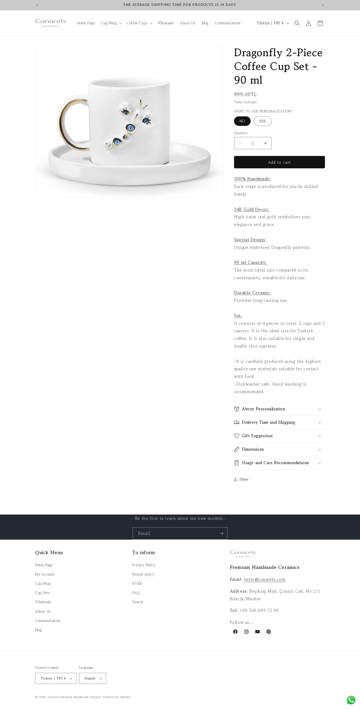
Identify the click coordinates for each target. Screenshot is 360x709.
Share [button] (244, 479)
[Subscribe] (221, 533)
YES (262, 121)
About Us (43, 611)
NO (242, 121)
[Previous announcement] (37, 5)
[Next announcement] (323, 5)
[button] (111, 22)
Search (137, 602)
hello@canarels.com (265, 579)
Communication (48, 620)
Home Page (44, 565)
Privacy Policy (143, 565)
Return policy (143, 574)
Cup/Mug (43, 583)
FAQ (136, 592)
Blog (38, 629)
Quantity (241, 132)
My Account (45, 574)
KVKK (137, 583)
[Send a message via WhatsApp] (351, 700)
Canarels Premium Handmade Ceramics (75, 697)
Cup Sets (42, 592)
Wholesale (43, 602)
